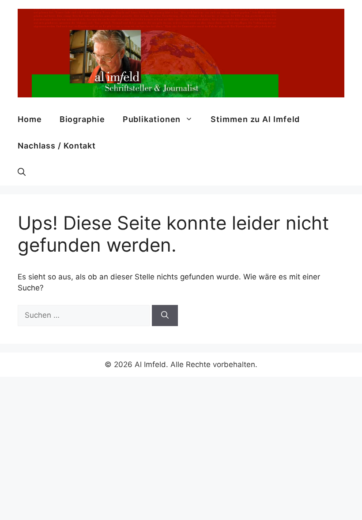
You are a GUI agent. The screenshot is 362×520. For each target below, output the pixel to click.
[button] (21, 172)
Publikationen (152, 119)
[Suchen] (165, 315)
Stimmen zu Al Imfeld (255, 119)
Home (30, 119)
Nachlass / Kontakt (57, 145)
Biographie (82, 119)
